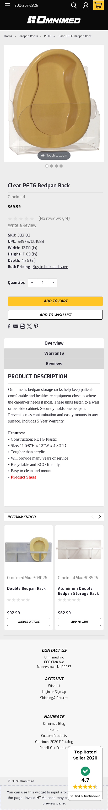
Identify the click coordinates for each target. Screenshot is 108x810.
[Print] (22, 326)
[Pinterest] (36, 326)
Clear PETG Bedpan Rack (74, 36)
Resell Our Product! (54, 748)
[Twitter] (29, 326)
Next (100, 517)
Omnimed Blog (54, 724)
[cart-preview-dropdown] (97, 5)
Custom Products (54, 736)
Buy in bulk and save (50, 266)
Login (46, 692)
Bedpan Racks (28, 36)
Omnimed (15, 577)
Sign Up (60, 692)
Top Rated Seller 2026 (85, 755)
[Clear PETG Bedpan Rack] (61, 166)
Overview (54, 343)
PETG (47, 36)
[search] (74, 6)
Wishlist (54, 686)
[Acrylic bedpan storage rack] (46, 166)
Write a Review (22, 225)
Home (8, 36)
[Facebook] (9, 326)
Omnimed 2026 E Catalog (54, 742)
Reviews (54, 363)
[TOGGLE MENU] (7, 6)
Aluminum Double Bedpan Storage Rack (78, 591)
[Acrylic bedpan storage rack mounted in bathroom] (56, 166)
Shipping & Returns (54, 698)
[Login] (86, 6)
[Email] (15, 326)
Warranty (54, 353)
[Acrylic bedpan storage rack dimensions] (51, 166)
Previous (92, 517)
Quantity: (16, 282)
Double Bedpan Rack (26, 588)
